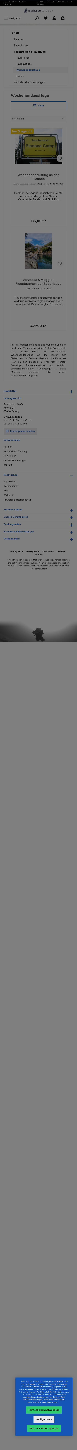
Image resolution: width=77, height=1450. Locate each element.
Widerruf (8, 495)
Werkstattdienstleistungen (29, 82)
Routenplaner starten (22, 431)
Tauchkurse (21, 45)
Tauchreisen (22, 57)
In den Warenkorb (38, 219)
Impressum (10, 481)
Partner (8, 446)
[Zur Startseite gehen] (38, 10)
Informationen (12, 440)
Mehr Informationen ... (51, 1402)
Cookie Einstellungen (15, 460)
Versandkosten (62, 560)
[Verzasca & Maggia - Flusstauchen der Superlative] (38, 251)
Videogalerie (16, 551)
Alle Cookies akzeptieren (44, 1428)
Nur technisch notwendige (43, 1410)
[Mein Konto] (54, 18)
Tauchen (19, 39)
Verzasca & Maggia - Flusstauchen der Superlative (38, 282)
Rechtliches (10, 475)
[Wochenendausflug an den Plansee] (38, 146)
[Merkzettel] (45, 18)
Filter (40, 105)
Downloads (48, 551)
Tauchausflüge (24, 63)
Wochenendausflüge (28, 70)
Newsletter (10, 455)
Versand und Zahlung (15, 451)
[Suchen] (37, 18)
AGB (6, 490)
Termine (60, 551)
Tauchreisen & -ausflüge (30, 51)
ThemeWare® (40, 569)
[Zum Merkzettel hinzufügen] (60, 158)
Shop (15, 32)
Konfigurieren (44, 1419)
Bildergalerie (33, 551)
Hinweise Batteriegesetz (17, 499)
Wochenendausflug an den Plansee (39, 177)
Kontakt (8, 465)
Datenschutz (11, 486)
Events (20, 76)
